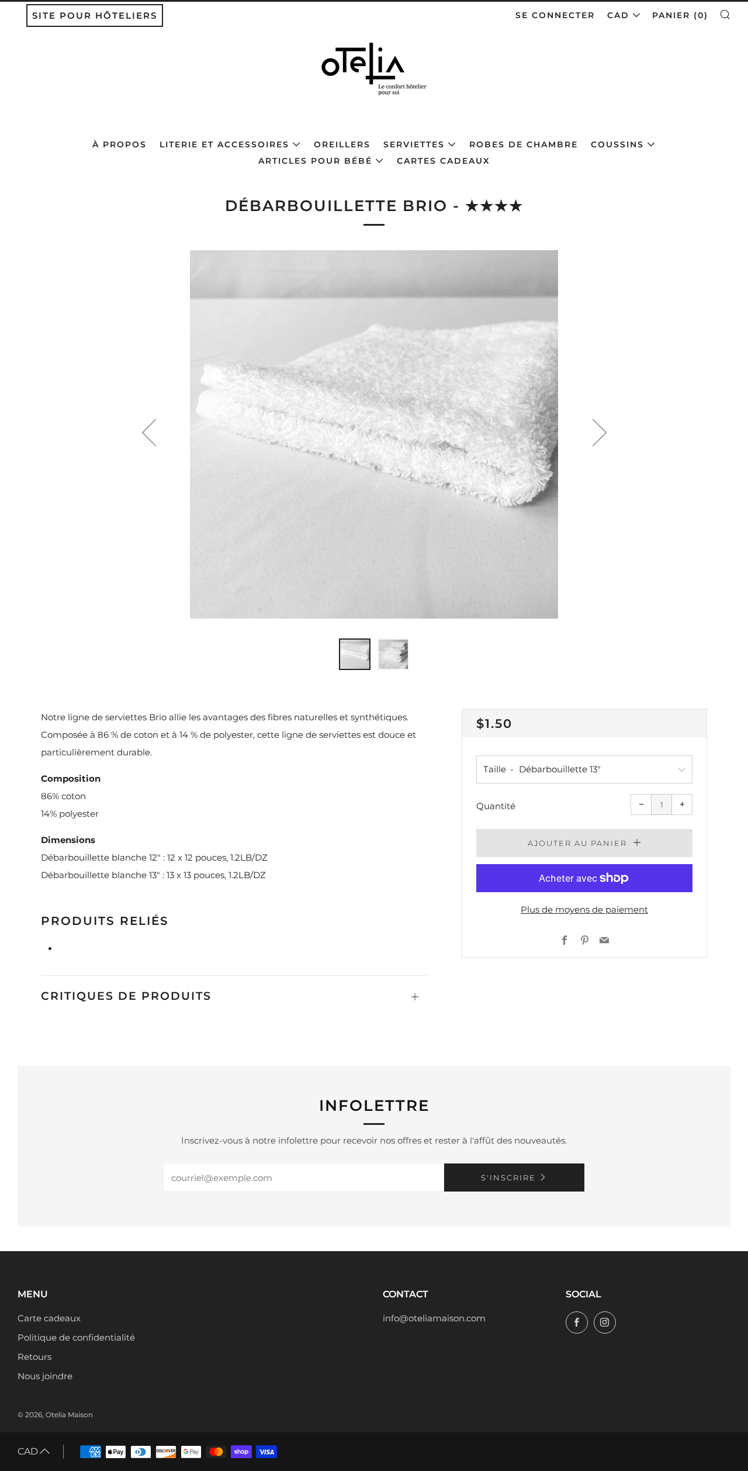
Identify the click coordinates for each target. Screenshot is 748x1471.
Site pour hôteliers (94, 15)
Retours (34, 1356)
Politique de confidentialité (76, 1337)
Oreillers (342, 144)
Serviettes (414, 144)
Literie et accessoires (224, 144)
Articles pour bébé (315, 161)
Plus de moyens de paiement (584, 909)
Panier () (680, 15)
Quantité (495, 806)
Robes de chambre (523, 144)
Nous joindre (45, 1376)
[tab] (354, 654)
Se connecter (555, 15)
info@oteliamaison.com (434, 1318)
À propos (119, 144)
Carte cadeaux (49, 1318)
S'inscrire (508, 1177)
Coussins (617, 144)
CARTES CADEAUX (443, 161)
